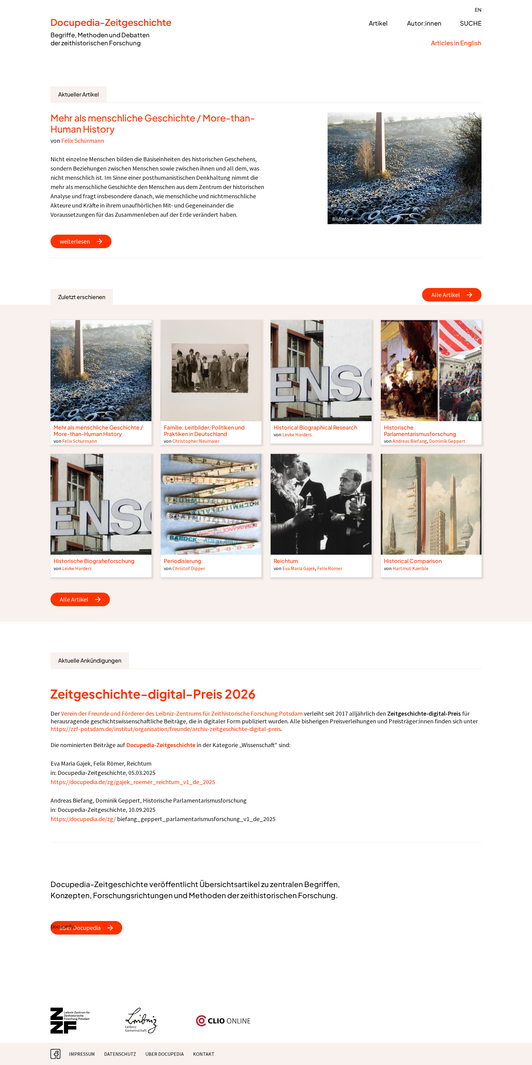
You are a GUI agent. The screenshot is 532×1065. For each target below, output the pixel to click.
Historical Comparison (413, 560)
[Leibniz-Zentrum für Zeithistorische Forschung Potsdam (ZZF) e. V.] (70, 1011)
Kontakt (204, 1054)
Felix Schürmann (82, 140)
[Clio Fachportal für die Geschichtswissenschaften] (223, 1017)
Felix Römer (329, 568)
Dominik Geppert (447, 441)
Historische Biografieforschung (94, 560)
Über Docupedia (164, 1054)
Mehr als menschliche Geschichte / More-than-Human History (152, 123)
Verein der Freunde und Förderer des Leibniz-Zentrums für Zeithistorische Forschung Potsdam (182, 713)
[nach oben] (515, 1048)
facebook (60, 1054)
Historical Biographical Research (315, 427)
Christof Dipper (188, 568)
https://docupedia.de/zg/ (83, 819)
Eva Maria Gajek (298, 568)
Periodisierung (182, 560)
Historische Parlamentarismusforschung (420, 430)
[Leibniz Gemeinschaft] (141, 1011)
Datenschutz (120, 1054)
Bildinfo (340, 219)
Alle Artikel (445, 294)
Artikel (378, 23)
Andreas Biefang (410, 441)
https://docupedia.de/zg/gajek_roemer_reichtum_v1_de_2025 (132, 782)
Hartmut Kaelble (411, 568)
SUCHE (471, 23)
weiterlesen (75, 241)
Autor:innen (424, 23)
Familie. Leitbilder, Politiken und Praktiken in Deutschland (204, 430)
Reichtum (286, 560)
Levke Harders (297, 434)
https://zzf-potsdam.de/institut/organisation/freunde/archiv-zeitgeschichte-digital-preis (165, 729)
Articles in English (456, 43)
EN (478, 9)
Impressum (82, 1054)
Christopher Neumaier (196, 441)
